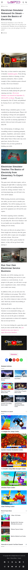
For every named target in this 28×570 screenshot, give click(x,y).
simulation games (13, 74)
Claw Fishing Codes (7, 506)
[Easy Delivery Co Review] (7, 373)
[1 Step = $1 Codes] (5, 517)
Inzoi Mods (17, 378)
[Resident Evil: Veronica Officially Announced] (5, 524)
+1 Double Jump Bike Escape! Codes (13, 469)
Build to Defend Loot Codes (18, 536)
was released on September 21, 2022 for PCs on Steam (13, 95)
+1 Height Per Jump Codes (10, 431)
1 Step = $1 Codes (15, 515)
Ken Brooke (4, 32)
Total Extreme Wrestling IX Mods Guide (19, 405)
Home (3, 6)
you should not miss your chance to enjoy (12, 330)
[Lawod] (14, 2)
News (7, 6)
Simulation (14, 354)
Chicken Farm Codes (8, 487)
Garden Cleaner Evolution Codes (12, 450)
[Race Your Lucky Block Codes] (7, 386)
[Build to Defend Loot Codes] (5, 538)
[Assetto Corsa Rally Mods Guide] (7, 398)
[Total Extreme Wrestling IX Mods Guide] (21, 398)
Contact (19, 558)
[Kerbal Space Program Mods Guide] (21, 386)
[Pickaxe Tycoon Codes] (5, 531)
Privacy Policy (14, 558)
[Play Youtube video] (14, 60)
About (8, 558)
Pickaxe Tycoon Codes (17, 529)
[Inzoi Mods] (21, 373)
